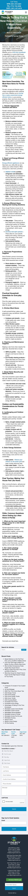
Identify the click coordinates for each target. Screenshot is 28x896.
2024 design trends (10, 693)
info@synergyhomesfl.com (14, 852)
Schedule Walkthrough (15, 880)
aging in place (9, 719)
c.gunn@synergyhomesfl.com (14, 875)
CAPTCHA (5, 798)
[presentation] (13, 802)
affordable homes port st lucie (13, 716)
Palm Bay (6, 757)
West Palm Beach (8, 751)
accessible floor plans (11, 702)
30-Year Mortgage (9, 689)
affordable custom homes (12, 710)
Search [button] (23, 649)
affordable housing (10, 718)
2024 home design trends (12, 696)
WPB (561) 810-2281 (14, 4)
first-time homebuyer (19, 52)
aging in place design (11, 721)
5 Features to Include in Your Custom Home (15, 686)
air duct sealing (9, 723)
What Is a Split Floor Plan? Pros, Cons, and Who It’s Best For (15, 670)
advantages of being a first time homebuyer (14, 706)
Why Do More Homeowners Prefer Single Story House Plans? (14, 667)
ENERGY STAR (10, 172)
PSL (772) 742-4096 (14, 6)
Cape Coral (7, 760)
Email (3, 820)
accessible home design (12, 703)
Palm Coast (7, 763)
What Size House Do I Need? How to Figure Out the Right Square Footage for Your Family (15, 674)
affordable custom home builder (14, 709)
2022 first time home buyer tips (14, 691)
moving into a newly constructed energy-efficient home (12, 95)
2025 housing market (10, 700)
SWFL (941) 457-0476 (14, 8)
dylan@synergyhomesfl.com (14, 867)
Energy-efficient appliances (10, 163)
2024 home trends (10, 698)
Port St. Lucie (7, 754)
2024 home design (10, 694)
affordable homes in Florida (12, 714)
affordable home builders (13, 712)
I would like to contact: (9, 748)
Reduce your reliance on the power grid (13, 461)
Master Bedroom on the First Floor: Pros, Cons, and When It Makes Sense (15, 660)
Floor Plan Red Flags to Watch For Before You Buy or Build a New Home (15, 663)
